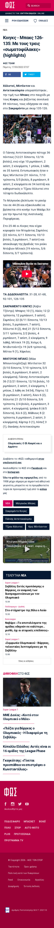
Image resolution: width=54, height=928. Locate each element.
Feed (10, 880)
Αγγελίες (39, 880)
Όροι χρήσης (30, 866)
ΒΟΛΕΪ (42, 821)
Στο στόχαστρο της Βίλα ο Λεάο (25, 610)
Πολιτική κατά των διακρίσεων (23, 873)
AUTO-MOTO (32, 827)
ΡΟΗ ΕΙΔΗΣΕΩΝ (20, 20)
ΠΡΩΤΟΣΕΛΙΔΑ (22, 834)
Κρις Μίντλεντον (37, 526)
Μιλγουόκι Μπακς (26, 503)
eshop (43, 489)
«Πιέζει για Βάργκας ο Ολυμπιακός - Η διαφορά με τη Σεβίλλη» (25, 732)
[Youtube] (27, 803)
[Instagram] (12, 803)
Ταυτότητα (13, 866)
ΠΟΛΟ (7, 827)
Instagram (13, 472)
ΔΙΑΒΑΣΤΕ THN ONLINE (24, 13)
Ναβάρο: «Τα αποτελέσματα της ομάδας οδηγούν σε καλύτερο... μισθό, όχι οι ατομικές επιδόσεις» (27, 626)
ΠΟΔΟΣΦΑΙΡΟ (12, 821)
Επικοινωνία (24, 880)
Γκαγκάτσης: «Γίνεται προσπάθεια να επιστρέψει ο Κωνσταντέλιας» (24, 765)
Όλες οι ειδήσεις (26, 661)
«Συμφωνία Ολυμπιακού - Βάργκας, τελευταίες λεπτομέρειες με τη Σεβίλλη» (27, 646)
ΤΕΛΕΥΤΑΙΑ (16, 575)
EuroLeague (10, 619)
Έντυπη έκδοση (31, 886)
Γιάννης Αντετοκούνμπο (18, 519)
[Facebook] (5, 803)
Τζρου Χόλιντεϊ (14, 526)
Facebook (37, 468)
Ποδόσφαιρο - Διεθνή (14, 606)
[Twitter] (20, 803)
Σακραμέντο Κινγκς (16, 511)
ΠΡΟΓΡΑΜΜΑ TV (13, 840)
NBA (5, 30)
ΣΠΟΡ (18, 827)
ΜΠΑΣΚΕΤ (29, 821)
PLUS (7, 834)
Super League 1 (12, 583)
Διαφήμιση (13, 886)
